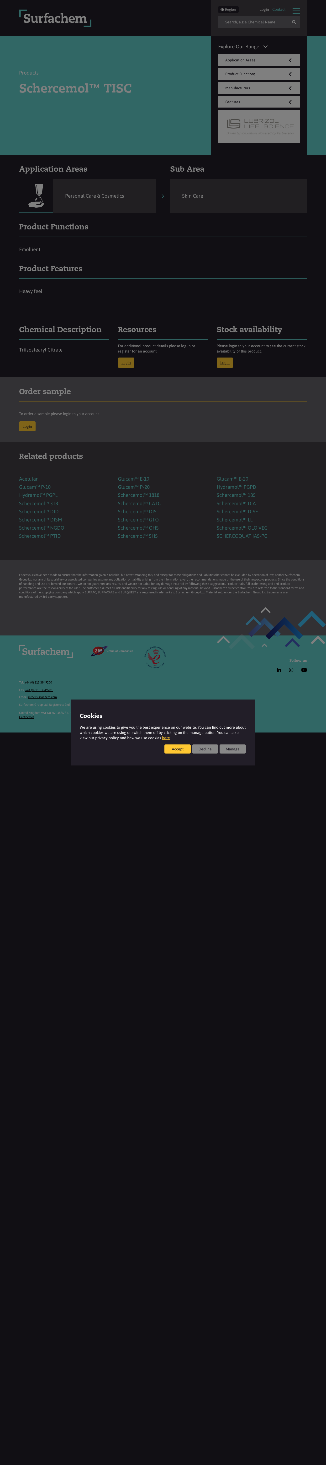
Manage (233, 749)
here (166, 738)
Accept (178, 749)
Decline (205, 749)
